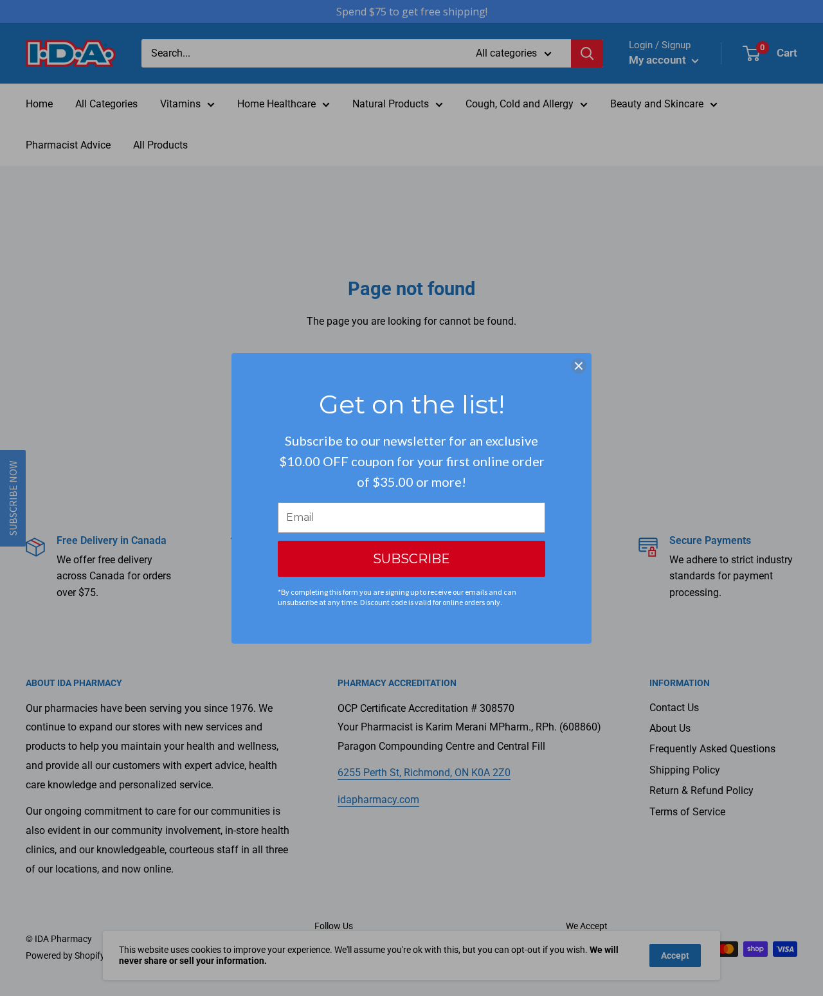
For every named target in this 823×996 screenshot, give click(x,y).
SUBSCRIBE (411, 558)
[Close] (578, 366)
